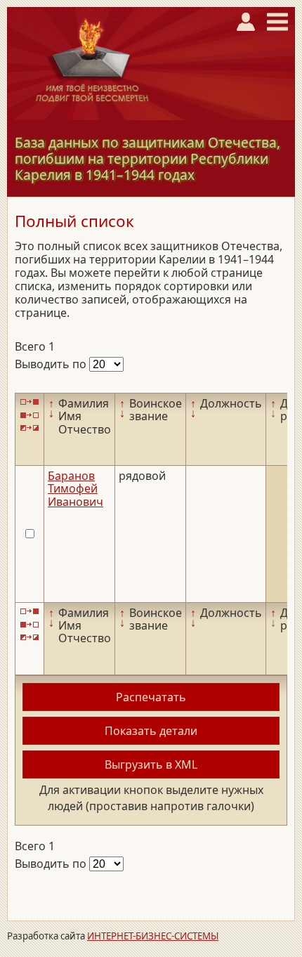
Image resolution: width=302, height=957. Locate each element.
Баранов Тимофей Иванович (75, 488)
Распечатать (151, 697)
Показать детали (151, 730)
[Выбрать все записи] (29, 402)
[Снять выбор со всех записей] (29, 415)
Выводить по (52, 364)
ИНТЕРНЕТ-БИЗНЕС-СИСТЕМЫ (152, 936)
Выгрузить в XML (151, 764)
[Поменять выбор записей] (29, 428)
